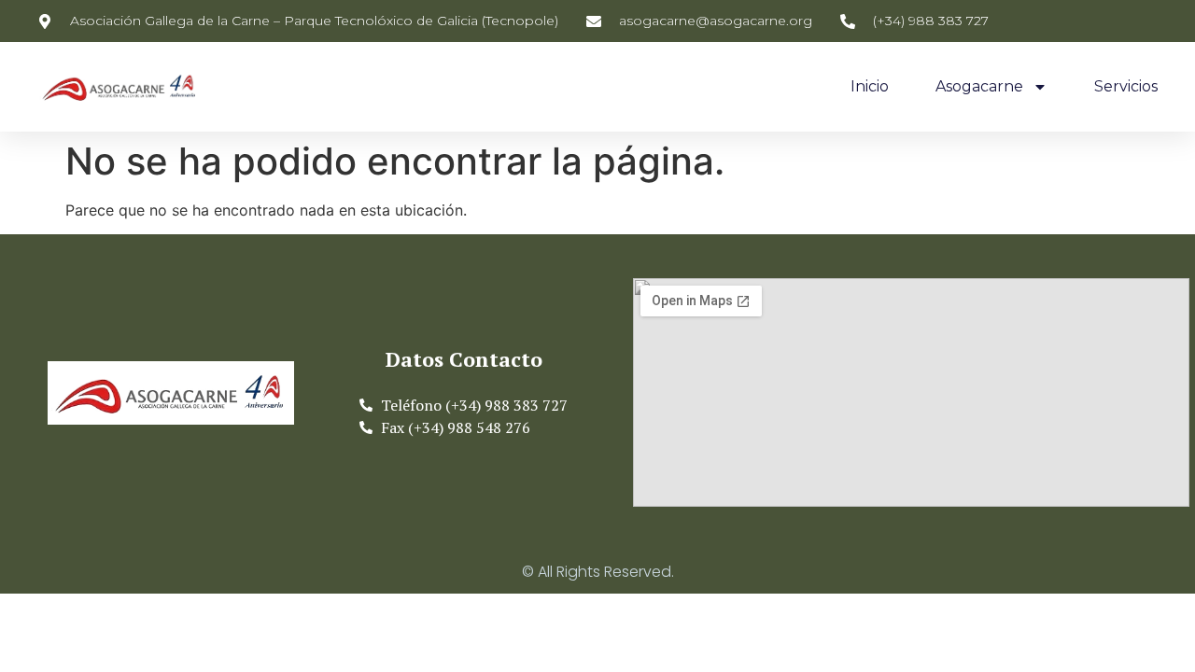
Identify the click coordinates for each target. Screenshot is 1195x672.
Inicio (870, 86)
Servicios (1126, 86)
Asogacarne (979, 86)
